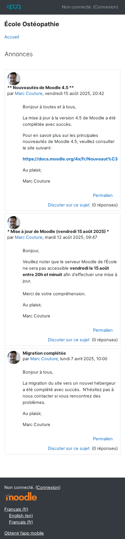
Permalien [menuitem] (103, 195)
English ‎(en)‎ (21, 515)
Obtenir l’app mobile (24, 533)
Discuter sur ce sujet (69, 205)
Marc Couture (28, 93)
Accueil (11, 37)
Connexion (105, 7)
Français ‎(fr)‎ (16, 509)
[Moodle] (20, 496)
